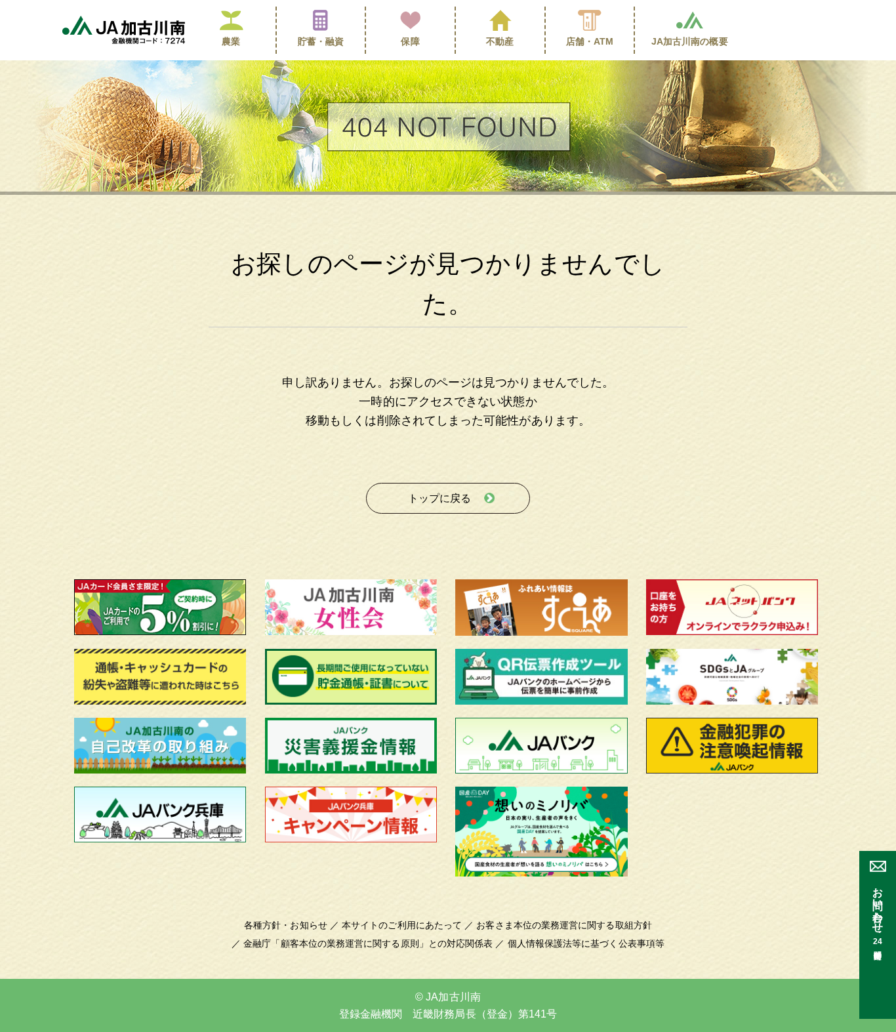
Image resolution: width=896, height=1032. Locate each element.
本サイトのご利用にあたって (402, 925)
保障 (410, 41)
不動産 (500, 41)
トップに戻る (439, 498)
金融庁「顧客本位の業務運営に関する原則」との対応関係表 (368, 943)
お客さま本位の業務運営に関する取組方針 (564, 925)
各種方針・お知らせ (285, 925)
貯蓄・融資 (321, 41)
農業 (231, 41)
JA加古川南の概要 (689, 41)
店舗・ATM (590, 41)
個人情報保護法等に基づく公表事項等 (586, 943)
